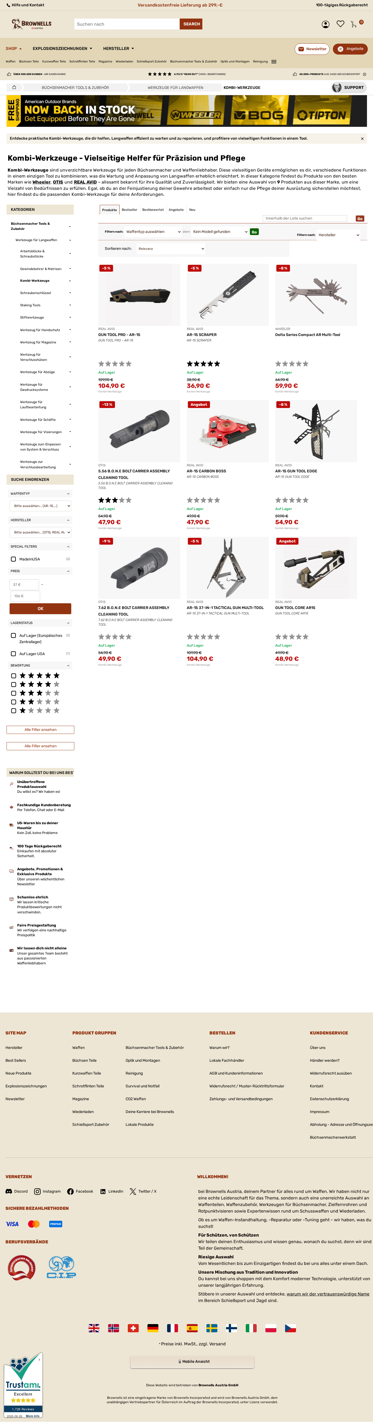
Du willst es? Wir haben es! (38, 792)
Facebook (84, 1191)
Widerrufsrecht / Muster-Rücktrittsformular (246, 1086)
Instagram (52, 1191)
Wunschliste (342, 24)
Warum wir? (219, 1047)
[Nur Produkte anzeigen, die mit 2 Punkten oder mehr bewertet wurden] (40, 701)
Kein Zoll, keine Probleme (37, 833)
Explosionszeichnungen (60, 48)
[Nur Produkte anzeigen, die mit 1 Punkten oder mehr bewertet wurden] (40, 710)
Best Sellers (15, 1060)
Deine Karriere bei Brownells (150, 1111)
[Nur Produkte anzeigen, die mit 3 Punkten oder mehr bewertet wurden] (40, 693)
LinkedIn (115, 1191)
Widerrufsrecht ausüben (331, 1073)
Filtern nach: (114, 231)
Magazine (105, 61)
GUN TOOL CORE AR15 (295, 607)
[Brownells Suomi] (231, 1328)
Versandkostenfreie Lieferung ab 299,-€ (180, 5)
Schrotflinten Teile (82, 61)
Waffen (11, 61)
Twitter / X (147, 1191)
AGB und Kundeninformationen (236, 1073)
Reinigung (260, 61)
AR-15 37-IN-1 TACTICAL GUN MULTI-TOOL (225, 607)
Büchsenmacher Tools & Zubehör (193, 61)
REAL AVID (85, 182)
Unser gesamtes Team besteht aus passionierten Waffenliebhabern (42, 958)
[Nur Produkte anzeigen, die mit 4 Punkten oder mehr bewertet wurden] (40, 684)
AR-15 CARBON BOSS (206, 471)
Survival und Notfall (142, 1086)
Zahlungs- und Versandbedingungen (241, 1099)
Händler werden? (324, 1060)
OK (40, 608)
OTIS (58, 182)
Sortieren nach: (118, 248)
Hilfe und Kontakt (27, 5)
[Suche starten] (191, 24)
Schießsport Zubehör (152, 61)
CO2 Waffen (136, 1099)
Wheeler (41, 182)
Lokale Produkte (140, 1124)
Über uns (317, 1047)
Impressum (319, 1111)
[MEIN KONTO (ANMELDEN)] (327, 24)
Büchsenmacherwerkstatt (333, 1137)
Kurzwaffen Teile (54, 61)
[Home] (13, 87)
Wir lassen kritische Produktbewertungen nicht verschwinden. (39, 907)
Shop (11, 48)
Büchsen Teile (29, 61)
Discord (21, 1191)
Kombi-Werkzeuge (110, 391)
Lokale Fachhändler (226, 1060)
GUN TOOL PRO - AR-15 (119, 334)
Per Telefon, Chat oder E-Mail (40, 810)
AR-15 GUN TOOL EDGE (296, 471)
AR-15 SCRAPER (202, 334)
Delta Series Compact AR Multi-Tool (307, 334)
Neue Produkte (18, 1073)
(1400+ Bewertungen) (200, 74)
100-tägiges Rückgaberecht (342, 5)
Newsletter (15, 1099)
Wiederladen (124, 61)
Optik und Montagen (235, 61)
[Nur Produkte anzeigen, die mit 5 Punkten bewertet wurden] (40, 675)
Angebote (355, 48)
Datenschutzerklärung (329, 1099)
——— (274, 61)
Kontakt (316, 1086)
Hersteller (116, 48)
